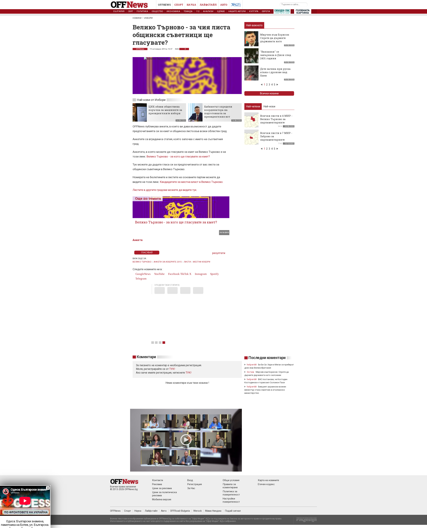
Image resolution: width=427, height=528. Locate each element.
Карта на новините (268, 480)
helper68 (252, 364)
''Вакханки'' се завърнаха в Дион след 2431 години (275, 55)
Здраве (221, 11)
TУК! (172, 369)
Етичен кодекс (266, 484)
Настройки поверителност (231, 500)
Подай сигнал (233, 510)
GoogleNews (143, 274)
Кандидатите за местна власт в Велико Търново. (191, 182)
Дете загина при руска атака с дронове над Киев (275, 72)
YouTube (159, 274)
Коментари (146, 357)
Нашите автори (237, 11)
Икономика (173, 11)
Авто (223, 4)
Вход (190, 480)
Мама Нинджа (213, 510)
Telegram (140, 278)
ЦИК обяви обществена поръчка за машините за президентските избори (165, 110)
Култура (253, 11)
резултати (218, 253)
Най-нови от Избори (151, 100)
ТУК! (188, 372)
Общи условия (231, 480)
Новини (137, 18)
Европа (266, 11)
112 (197, 11)
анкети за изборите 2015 (168, 262)
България (118, 11)
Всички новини (269, 93)
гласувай (146, 252)
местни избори (201, 262)
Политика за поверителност (231, 493)
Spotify (214, 274)
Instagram (200, 274)
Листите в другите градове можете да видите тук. (165, 190)
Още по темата (148, 198)
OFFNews (140, 49)
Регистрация (194, 484)
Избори (148, 18)
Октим (250, 372)
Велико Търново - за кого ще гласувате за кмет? (178, 156)
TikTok (184, 274)
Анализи (208, 11)
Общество (157, 11)
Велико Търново (142, 262)
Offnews (164, 4)
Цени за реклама (162, 488)
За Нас (191, 488)
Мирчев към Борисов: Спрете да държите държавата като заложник (274, 39)
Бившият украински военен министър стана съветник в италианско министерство (265, 389)
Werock (197, 510)
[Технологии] (236, 5)
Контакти (157, 480)
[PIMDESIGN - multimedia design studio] (305, 520)
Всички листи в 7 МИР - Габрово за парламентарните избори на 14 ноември (276, 138)
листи (187, 262)
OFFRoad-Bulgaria (180, 510)
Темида (188, 11)
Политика (142, 11)
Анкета (137, 240)
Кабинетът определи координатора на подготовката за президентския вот (218, 111)
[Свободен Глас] (282, 12)
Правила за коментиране (230, 486)
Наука (191, 4)
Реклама (157, 484)
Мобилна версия (161, 499)
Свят (130, 11)
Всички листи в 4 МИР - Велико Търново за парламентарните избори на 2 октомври (276, 120)
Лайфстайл (208, 4)
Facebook (173, 274)
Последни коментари (267, 358)
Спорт (178, 4)
